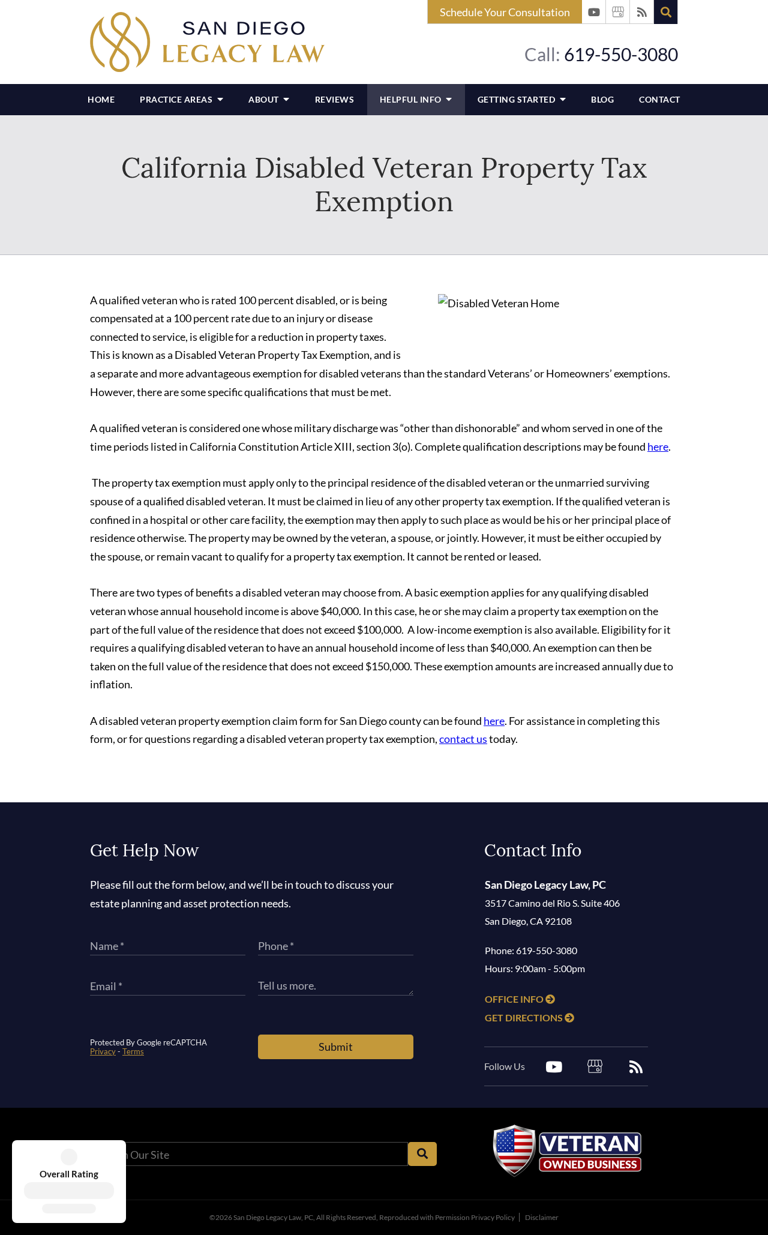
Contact (659, 99)
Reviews (335, 99)
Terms (133, 1051)
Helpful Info (412, 99)
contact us (463, 738)
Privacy (103, 1051)
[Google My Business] (618, 12)
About (264, 99)
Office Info (515, 999)
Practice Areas (177, 99)
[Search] (666, 12)
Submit (336, 1046)
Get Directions (525, 1017)
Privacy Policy (493, 1217)
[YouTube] (594, 12)
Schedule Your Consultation (505, 12)
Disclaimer (542, 1217)
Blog (602, 99)
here (657, 446)
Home (101, 99)
